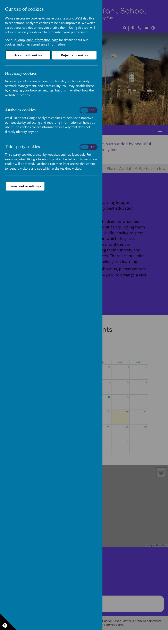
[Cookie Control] (8, 622)
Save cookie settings (25, 186)
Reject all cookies (74, 55)
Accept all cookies (28, 55)
